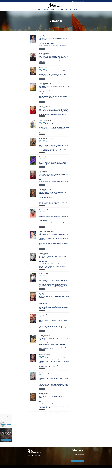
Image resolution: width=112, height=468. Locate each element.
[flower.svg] (39, 455)
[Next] (69, 413)
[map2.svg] (36, 455)
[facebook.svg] (29, 455)
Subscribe (6, 424)
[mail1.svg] (32, 455)
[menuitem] (35, 9)
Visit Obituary (42, 48)
